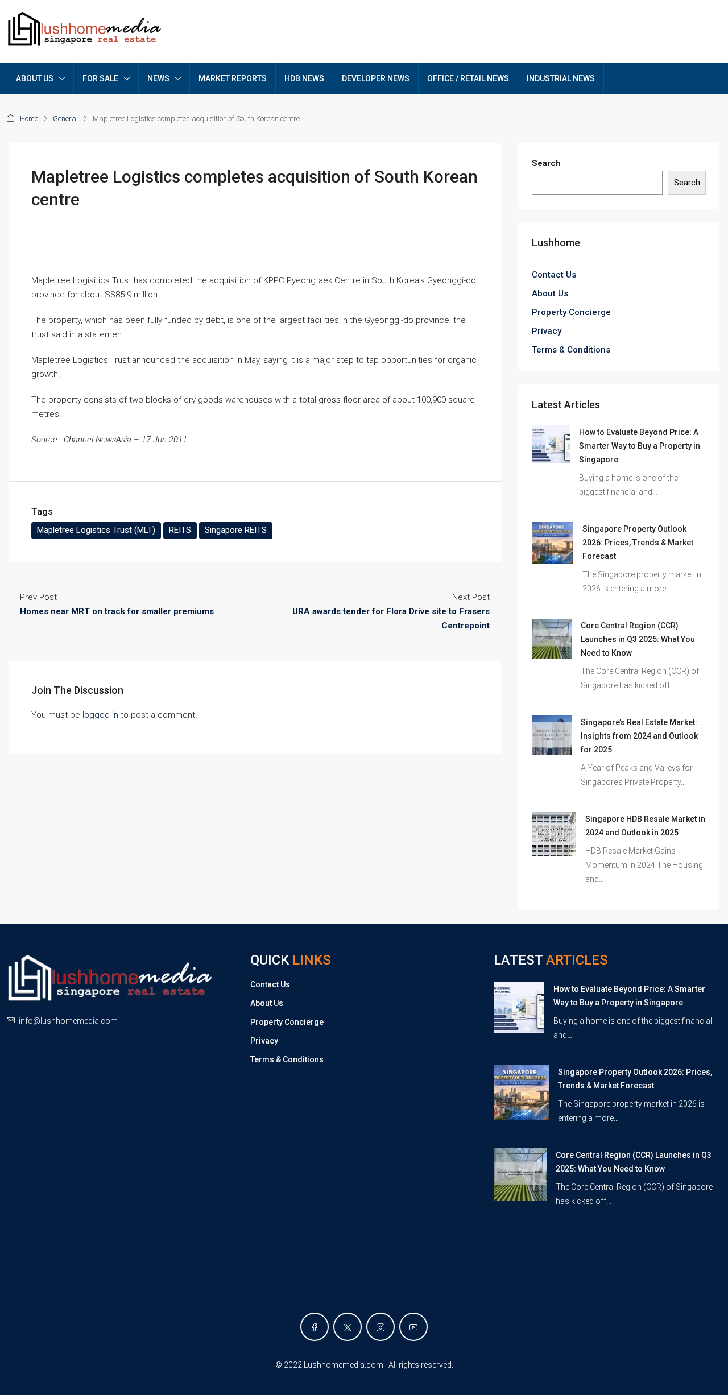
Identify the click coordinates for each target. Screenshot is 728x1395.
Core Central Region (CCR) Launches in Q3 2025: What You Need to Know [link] (638, 639)
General (65, 118)
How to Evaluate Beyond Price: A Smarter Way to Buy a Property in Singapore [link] (639, 446)
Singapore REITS (236, 530)
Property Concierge (571, 312)
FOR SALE (100, 78)
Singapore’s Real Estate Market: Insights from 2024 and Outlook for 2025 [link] (639, 736)
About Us (550, 293)
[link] (551, 444)
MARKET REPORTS (232, 78)
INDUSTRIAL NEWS (561, 78)
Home (29, 118)
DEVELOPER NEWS (376, 78)
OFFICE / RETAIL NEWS (468, 78)
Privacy (546, 331)
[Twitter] (347, 1327)
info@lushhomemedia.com (68, 1020)
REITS (180, 530)
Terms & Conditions (571, 350)
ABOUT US (34, 78)
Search (546, 163)
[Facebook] (314, 1327)
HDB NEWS (304, 78)
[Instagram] (380, 1327)
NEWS (158, 78)
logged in (100, 715)
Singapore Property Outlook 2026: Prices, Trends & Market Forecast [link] (637, 542)
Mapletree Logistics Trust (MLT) (96, 530)
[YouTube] (413, 1327)
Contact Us (554, 275)
